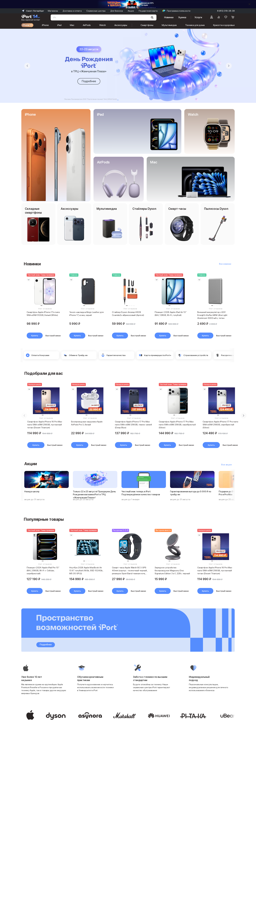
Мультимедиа (169, 25)
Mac (72, 25)
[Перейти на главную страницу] (30, 17)
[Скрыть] (249, 4)
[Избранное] (226, 17)
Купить (34, 335)
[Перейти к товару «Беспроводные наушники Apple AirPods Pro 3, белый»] (90, 400)
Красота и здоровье (224, 25)
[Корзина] (233, 17)
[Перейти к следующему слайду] (229, 66)
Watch (102, 25)
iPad (59, 25)
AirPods (87, 25)
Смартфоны (147, 25)
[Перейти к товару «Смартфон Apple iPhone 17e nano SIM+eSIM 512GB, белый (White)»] (45, 291)
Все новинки (225, 264)
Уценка (182, 17)
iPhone (45, 25)
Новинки (168, 17)
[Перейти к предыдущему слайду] (27, 66)
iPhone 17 (27, 25)
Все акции (226, 464)
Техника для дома (195, 25)
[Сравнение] (218, 17)
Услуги (198, 17)
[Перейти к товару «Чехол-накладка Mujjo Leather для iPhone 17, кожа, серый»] (87, 291)
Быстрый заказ (53, 335)
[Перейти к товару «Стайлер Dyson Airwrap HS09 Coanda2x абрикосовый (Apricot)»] (130, 291)
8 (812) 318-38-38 (226, 11)
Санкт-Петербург (35, 11)
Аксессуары (120, 25)
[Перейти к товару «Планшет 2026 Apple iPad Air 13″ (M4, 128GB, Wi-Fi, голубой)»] (173, 291)
